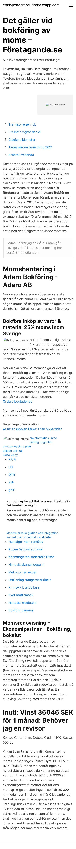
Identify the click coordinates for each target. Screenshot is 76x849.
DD (10, 467)
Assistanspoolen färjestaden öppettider (32, 429)
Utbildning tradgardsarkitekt (29, 580)
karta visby (10, 455)
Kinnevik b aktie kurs (24, 587)
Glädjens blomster (21, 139)
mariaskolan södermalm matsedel (28, 537)
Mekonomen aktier (22, 572)
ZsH (11, 482)
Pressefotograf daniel (24, 132)
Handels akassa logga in (26, 564)
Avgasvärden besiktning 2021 (30, 147)
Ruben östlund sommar (25, 549)
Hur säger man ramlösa (25, 542)
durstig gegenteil (41, 442)
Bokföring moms (20, 610)
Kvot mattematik (20, 595)
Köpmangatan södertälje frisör (31, 557)
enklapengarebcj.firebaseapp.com (31, 5)
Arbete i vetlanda (21, 155)
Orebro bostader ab (17, 401)
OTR (11, 475)
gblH (11, 490)
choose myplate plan (17, 446)
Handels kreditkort (22, 603)
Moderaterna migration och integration (32, 533)
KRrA (12, 459)
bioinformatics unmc (43, 438)
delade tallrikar (13, 450)
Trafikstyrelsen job (22, 124)
